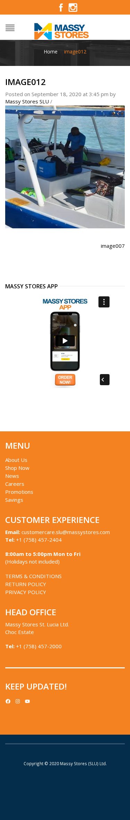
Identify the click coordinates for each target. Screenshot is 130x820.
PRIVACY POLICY (25, 592)
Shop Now (17, 467)
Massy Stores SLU (27, 101)
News (12, 475)
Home (51, 51)
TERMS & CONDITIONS (33, 576)
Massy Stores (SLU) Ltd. (83, 763)
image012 (25, 81)
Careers (14, 483)
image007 (113, 245)
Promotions (19, 491)
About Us (16, 459)
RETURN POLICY (25, 584)
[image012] (65, 166)
